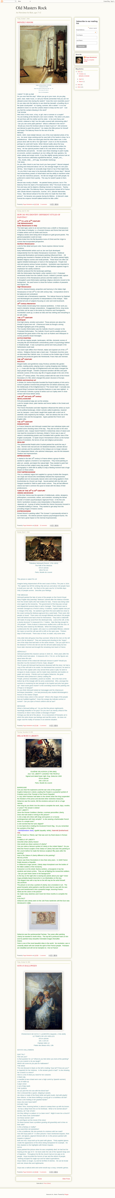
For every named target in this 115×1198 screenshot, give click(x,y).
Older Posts (66, 1179)
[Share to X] (54, 204)
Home (40, 1179)
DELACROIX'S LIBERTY (28, 735)
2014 (79, 87)
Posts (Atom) (47, 1183)
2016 (79, 71)
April (80, 79)
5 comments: (43, 1172)
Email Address (86, 29)
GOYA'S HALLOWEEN (27, 965)
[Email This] (51, 204)
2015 (79, 84)
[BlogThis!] (52, 204)
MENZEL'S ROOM (25, 22)
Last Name (79, 40)
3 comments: (44, 204)
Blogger (66, 1194)
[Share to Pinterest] (57, 204)
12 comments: (44, 525)
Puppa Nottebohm (91, 57)
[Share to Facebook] (56, 204)
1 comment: (43, 955)
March (81, 81)
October (81, 74)
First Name (79, 35)
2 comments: (43, 725)
